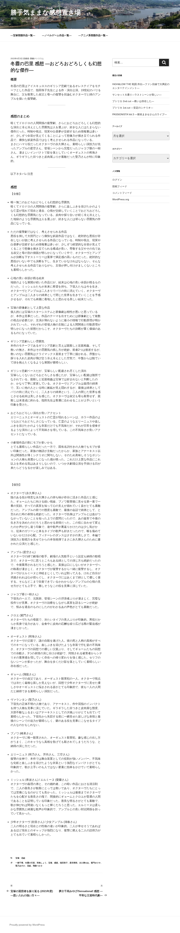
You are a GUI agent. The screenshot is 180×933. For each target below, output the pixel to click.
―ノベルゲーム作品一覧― (57, 35)
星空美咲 (73, 863)
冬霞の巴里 (30, 863)
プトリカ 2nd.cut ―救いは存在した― (133, 101)
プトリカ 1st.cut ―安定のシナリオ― (132, 107)
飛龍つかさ (38, 866)
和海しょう (41, 863)
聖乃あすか (20, 866)
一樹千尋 (19, 863)
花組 (23, 858)
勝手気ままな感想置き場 (46, 12)
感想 (56, 863)
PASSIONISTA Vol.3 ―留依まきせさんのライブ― (139, 114)
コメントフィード (122, 192)
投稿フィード (119, 186)
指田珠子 (64, 863)
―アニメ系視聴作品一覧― (93, 35)
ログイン (117, 179)
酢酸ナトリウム (37, 58)
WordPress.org (120, 199)
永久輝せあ (84, 863)
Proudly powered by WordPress (27, 924)
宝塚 (17, 858)
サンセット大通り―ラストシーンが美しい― (137, 94)
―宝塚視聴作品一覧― (23, 35)
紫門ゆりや (96, 863)
